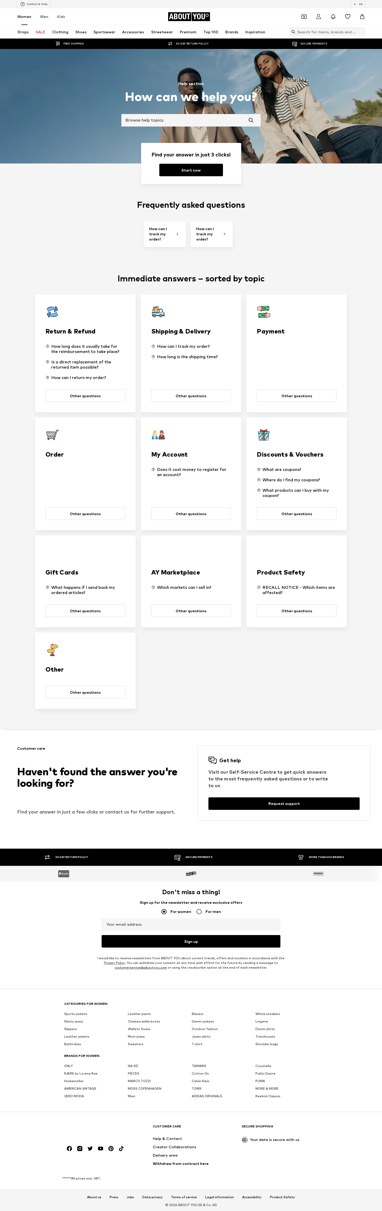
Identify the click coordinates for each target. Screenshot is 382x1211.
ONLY (68, 1066)
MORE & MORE (267, 1088)
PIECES (133, 1073)
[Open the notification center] (333, 16)
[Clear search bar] (361, 32)
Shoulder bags (266, 1044)
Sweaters (135, 1044)
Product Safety (282, 1197)
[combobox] (191, 120)
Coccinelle (263, 1066)
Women (24, 16)
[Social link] (69, 1148)
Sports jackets (75, 1014)
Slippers (70, 1029)
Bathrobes (72, 1044)
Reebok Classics (267, 1096)
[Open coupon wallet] (304, 17)
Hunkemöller (74, 1081)
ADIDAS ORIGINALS (207, 1096)
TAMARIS (199, 1066)
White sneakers (267, 1014)
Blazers (197, 1014)
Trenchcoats (265, 1036)
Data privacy (152, 1197)
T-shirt (197, 1044)
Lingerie (261, 1021)
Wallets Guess (139, 1029)
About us (94, 1197)
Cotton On (200, 1073)
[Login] (318, 17)
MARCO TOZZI (139, 1081)
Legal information (219, 1197)
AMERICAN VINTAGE (80, 1088)
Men (44, 16)
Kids (61, 16)
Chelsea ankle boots (144, 1021)
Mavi (131, 1096)
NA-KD (133, 1066)
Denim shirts (265, 1029)
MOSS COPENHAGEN (144, 1088)
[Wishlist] (348, 17)
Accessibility (252, 1197)
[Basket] (362, 17)
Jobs (130, 1197)
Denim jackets (203, 1021)
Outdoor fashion (205, 1029)
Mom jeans (136, 1036)
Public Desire (265, 1073)
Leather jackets (76, 1036)
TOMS (197, 1088)
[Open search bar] (292, 31)
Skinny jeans (73, 1021)
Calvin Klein (200, 1081)
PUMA (260, 1081)
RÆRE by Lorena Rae (81, 1073)
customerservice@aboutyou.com (141, 967)
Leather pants (139, 1014)
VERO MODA (74, 1096)
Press (114, 1197)
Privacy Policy (114, 963)
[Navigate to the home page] (92, 1129)
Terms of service (184, 1197)
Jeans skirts (201, 1036)
